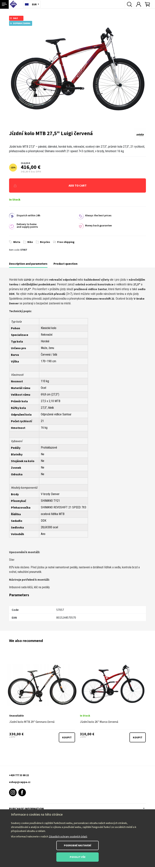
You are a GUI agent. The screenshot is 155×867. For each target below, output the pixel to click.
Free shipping (65, 242)
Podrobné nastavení (77, 845)
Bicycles (45, 242)
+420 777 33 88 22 (19, 775)
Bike (30, 242)
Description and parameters (28, 263)
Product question (65, 263)
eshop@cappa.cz (19, 782)
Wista (16, 242)
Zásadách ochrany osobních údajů (68, 836)
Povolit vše (77, 857)
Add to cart (78, 185)
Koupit (67, 737)
